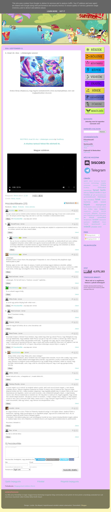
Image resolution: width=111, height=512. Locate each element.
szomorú (87, 222)
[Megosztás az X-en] (38, 196)
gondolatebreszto (101, 195)
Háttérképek (102, 197)
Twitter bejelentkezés (64, 459)
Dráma (103, 185)
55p (20, 254)
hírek (97, 199)
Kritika (90, 209)
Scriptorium (87, 220)
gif (94, 195)
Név (6, 462)
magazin (102, 209)
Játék (96, 202)
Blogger (84, 505)
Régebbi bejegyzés (70, 481)
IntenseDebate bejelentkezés (40, 459)
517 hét (15, 430)
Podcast (90, 215)
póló (94, 215)
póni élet (99, 215)
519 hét (21, 210)
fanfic (103, 190)
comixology (95, 183)
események (88, 190)
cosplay (103, 183)
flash (104, 193)
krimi (85, 209)
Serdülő (95, 220)
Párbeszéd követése (77, 203)
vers (104, 224)
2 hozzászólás (18, 219)
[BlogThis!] (35, 196)
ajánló (86, 181)
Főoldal (40, 481)
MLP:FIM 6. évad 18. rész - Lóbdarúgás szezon (37, 139)
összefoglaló (87, 213)
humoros (87, 202)
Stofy (85, 148)
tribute (104, 222)
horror (104, 200)
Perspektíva (102, 213)
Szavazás (102, 220)
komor (94, 207)
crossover (87, 185)
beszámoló (86, 183)
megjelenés (87, 211)
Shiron (16, 195)
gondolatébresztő (90, 197)
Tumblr (86, 224)
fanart (96, 190)
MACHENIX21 (13, 288)
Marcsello (87, 152)
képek (87, 204)
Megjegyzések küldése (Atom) (24, 486)
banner (103, 181)
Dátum (15, 207)
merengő (96, 211)
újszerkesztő (95, 224)
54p (20, 288)
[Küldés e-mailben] (33, 196)
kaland (103, 202)
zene (100, 227)
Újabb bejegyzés (13, 481)
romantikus (101, 217)
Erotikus (86, 187)
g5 (91, 195)
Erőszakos (102, 187)
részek (18, 198)
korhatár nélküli (101, 207)
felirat (13, 198)
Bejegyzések (90, 235)
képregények (101, 205)
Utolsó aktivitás (30, 207)
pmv (85, 215)
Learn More (52, 11)
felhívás (86, 193)
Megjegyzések (91, 239)
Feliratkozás (9, 469)
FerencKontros (13, 254)
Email (31, 462)
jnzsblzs (11, 210)
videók (87, 226)
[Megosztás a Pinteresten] (42, 196)
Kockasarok (88, 207)
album (91, 181)
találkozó (95, 222)
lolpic (96, 209)
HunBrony (60, 139)
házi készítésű (89, 200)
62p (16, 210)
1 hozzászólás (18, 305)
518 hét (22, 224)
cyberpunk (95, 185)
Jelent (77, 219)
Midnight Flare (89, 146)
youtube (94, 227)
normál (103, 211)
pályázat (94, 213)
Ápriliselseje (97, 181)
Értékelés (21, 207)
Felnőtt (97, 193)
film (101, 193)
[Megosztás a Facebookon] (40, 196)
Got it (62, 11)
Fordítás (87, 195)
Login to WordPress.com (52, 459)
